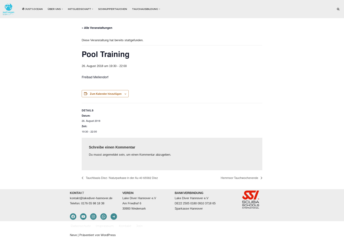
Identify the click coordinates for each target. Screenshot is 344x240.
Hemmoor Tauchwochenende (240, 178)
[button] (62, 9)
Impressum (105, 226)
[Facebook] (73, 216)
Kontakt (125, 226)
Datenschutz (81, 226)
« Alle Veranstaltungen (97, 28)
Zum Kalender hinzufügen (106, 93)
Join (139, 226)
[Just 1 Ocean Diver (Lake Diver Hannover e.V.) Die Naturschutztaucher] (9, 9)
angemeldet (110, 154)
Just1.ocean (34, 9)
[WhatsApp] (103, 216)
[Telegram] (114, 216)
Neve (73, 235)
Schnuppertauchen (112, 9)
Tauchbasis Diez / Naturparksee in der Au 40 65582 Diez (121, 178)
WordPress (108, 235)
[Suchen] (338, 9)
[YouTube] (83, 216)
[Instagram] (93, 216)
